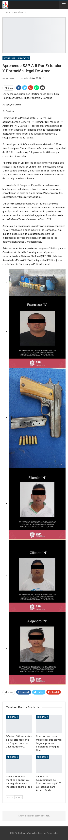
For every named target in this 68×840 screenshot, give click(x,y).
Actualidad (10, 58)
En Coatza (23, 58)
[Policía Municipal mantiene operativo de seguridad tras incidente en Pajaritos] (19, 764)
